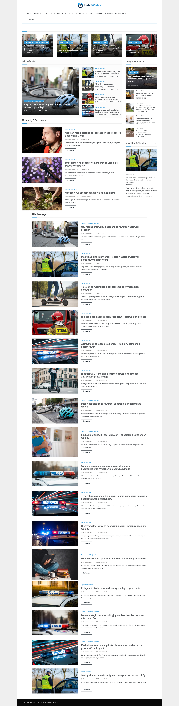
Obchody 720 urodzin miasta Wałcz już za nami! (90, 192)
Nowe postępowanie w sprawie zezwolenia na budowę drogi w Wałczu (141, 79)
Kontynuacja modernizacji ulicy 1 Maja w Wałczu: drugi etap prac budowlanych (145, 96)
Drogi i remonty (133, 72)
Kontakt (31, 19)
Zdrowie (82, 13)
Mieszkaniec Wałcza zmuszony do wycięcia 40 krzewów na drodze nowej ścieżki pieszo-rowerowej (145, 109)
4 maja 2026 (114, 76)
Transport (46, 13)
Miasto (56, 13)
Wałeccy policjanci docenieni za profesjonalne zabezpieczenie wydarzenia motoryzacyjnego (106, 467)
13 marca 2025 (141, 99)
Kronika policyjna (66, 42)
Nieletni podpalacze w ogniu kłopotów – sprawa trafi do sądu (141, 48)
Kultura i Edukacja (68, 13)
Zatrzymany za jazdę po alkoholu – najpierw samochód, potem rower (108, 111)
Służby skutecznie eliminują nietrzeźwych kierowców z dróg (113, 675)
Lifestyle (108, 13)
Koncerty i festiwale (71, 129)
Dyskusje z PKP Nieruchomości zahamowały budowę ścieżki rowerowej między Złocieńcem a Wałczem (145, 135)
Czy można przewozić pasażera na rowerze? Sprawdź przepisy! (34, 48)
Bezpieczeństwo (33, 13)
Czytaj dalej (70, 150)
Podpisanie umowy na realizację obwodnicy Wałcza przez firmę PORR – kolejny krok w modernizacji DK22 (145, 122)
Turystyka (98, 13)
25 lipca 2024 (141, 124)
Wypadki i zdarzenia (87, 584)
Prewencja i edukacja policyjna (36, 42)
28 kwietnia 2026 (116, 114)
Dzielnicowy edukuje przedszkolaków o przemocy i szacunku (113, 558)
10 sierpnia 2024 (142, 111)
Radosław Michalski (31, 111)
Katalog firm (119, 13)
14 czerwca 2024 (142, 136)
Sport (91, 13)
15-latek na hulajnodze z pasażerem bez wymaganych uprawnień (106, 48)
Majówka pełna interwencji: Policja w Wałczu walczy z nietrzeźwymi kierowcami (71, 48)
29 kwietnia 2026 (116, 102)
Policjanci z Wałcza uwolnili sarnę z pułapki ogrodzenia (110, 588)
